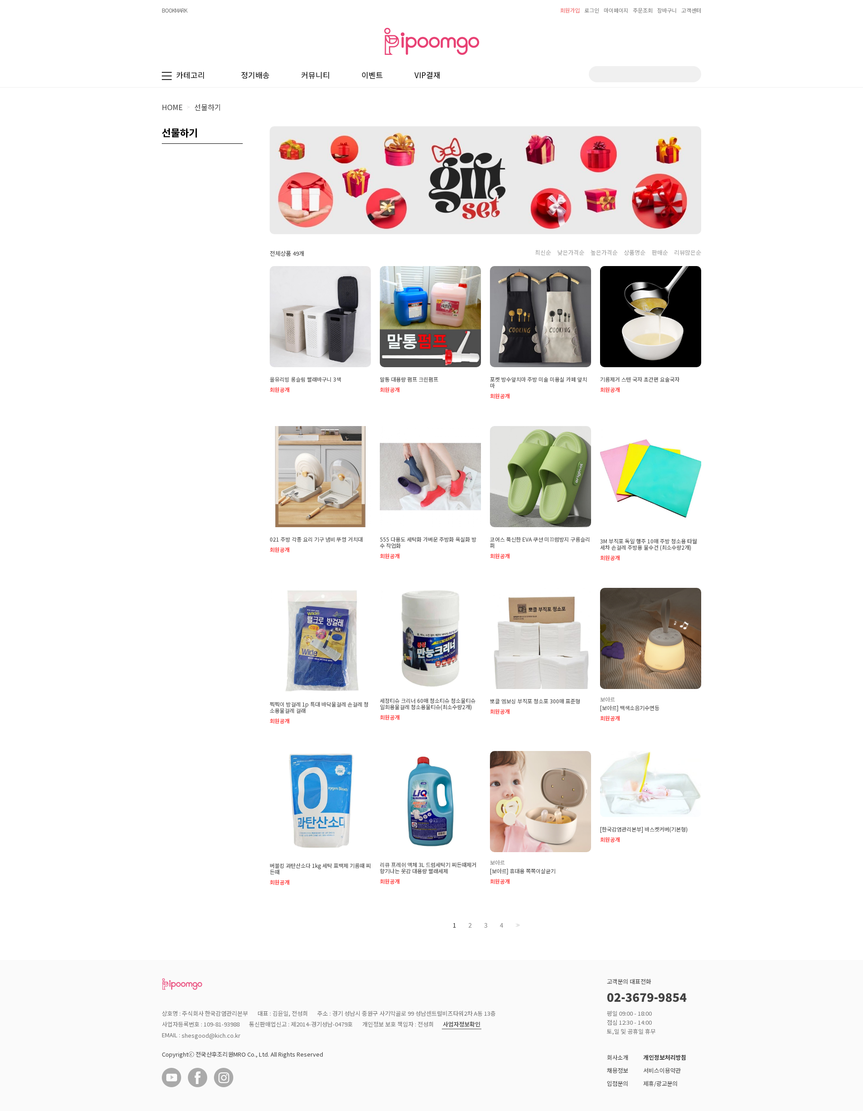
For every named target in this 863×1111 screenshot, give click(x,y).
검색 (687, 74)
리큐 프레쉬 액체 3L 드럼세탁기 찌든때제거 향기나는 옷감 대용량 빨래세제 (428, 868)
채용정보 (617, 1070)
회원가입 (570, 10)
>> (517, 925)
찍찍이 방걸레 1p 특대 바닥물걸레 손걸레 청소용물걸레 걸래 (319, 707)
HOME (172, 107)
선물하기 (207, 107)
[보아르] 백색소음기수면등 (629, 708)
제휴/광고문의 (660, 1083)
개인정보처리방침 (664, 1057)
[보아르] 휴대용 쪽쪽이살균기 (523, 871)
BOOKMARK (174, 10)
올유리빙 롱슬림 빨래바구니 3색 (305, 379)
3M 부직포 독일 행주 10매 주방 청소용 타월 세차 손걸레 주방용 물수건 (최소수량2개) (648, 544)
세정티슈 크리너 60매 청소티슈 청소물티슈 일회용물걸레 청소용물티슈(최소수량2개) (428, 704)
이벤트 (372, 74)
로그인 (591, 10)
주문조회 (643, 10)
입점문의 (617, 1083)
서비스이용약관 (662, 1070)
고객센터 (691, 10)
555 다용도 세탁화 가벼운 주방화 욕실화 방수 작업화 (428, 542)
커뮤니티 (315, 74)
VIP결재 (427, 74)
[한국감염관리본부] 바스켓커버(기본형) (644, 829)
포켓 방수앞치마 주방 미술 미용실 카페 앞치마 (538, 382)
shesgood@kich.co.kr (211, 1035)
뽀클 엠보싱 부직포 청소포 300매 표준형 (535, 701)
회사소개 (617, 1057)
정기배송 (255, 74)
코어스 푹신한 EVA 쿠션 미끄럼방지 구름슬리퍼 (540, 542)
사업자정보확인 (461, 1024)
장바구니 (667, 10)
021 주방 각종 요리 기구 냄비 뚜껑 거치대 (316, 539)
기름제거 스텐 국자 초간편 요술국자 (640, 379)
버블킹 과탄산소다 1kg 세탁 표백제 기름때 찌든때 (320, 868)
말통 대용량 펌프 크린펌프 (409, 379)
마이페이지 (616, 10)
